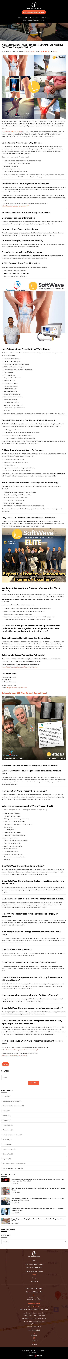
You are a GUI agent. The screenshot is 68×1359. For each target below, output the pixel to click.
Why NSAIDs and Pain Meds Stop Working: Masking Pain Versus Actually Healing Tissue (38, 1189)
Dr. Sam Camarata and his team (12, 131)
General (55, 51)
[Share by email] (48, 51)
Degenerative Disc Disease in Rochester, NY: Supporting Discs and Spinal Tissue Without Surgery (38, 1209)
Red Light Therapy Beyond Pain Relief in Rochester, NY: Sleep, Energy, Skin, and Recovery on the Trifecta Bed (38, 1180)
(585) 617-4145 (36, 1306)
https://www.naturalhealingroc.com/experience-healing (19, 667)
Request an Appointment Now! (33, 12)
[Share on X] (43, 51)
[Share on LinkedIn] (45, 51)
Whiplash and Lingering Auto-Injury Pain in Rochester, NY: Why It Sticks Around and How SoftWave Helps (38, 1199)
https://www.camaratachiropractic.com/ (14, 206)
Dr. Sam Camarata (29, 51)
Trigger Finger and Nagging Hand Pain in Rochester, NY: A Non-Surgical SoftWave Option (38, 1219)
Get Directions (34, 1303)
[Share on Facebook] (41, 51)
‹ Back (5, 1064)
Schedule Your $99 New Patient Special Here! (24, 693)
